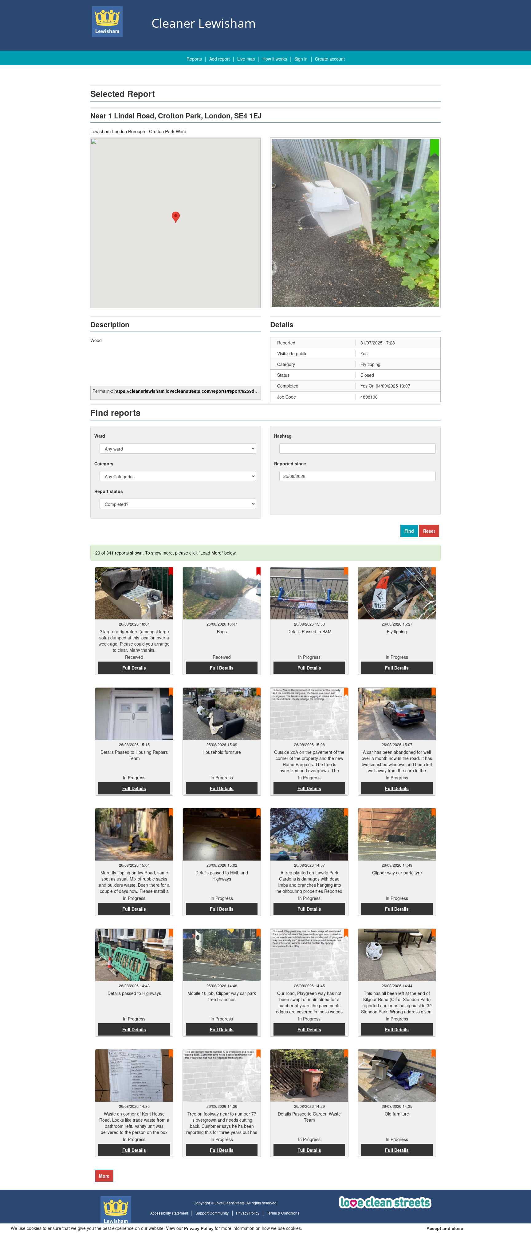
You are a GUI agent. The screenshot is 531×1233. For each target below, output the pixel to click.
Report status (108, 491)
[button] (176, 217)
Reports (194, 59)
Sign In (301, 59)
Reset (429, 531)
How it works (274, 59)
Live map (246, 59)
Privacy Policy (247, 1212)
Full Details (134, 668)
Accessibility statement (169, 1212)
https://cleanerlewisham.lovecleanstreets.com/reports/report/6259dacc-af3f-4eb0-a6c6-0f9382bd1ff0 (218, 391)
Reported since (290, 463)
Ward (99, 436)
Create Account (330, 59)
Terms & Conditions (283, 1212)
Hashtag (283, 436)
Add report (219, 59)
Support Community (212, 1212)
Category (103, 463)
